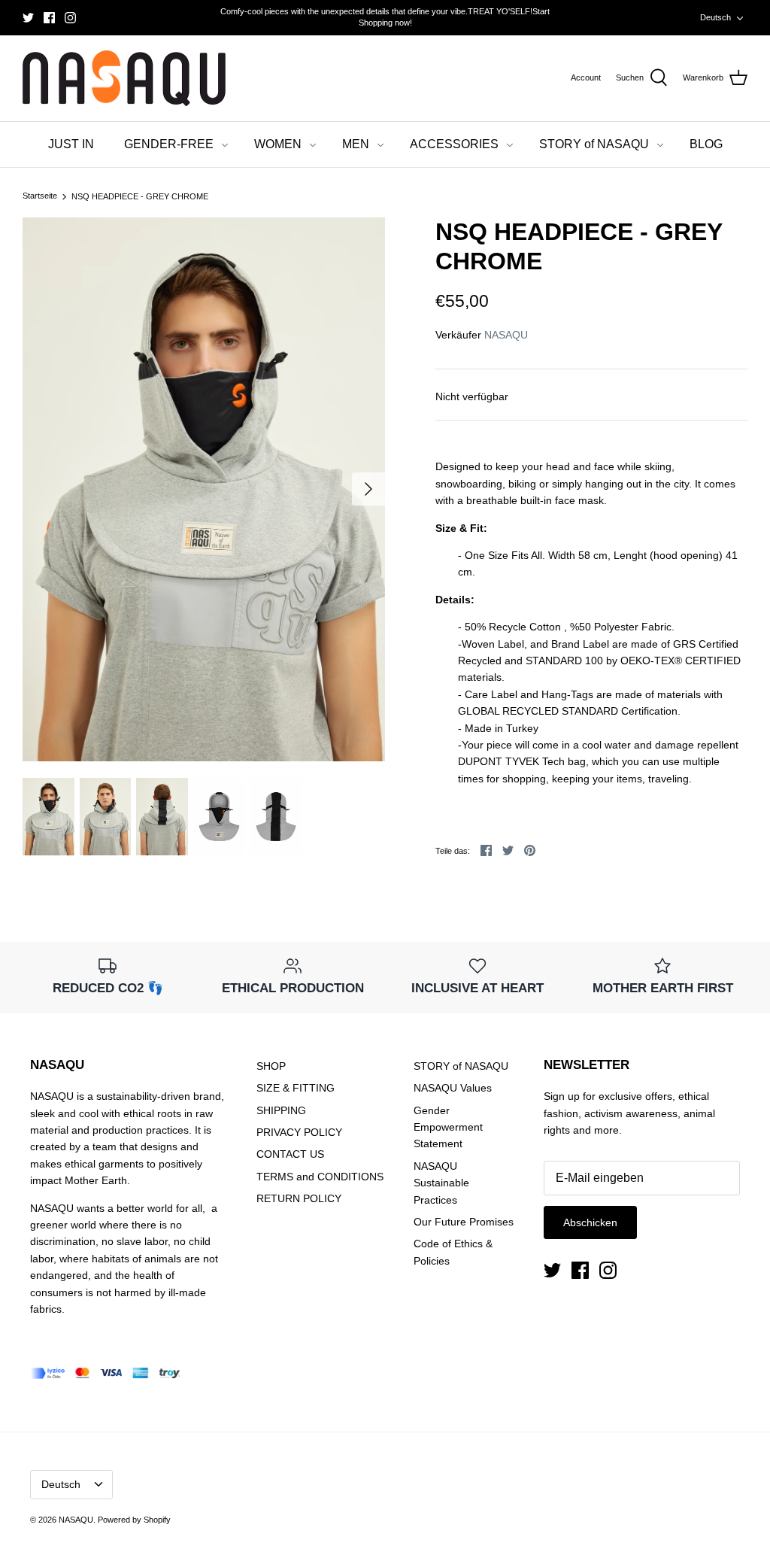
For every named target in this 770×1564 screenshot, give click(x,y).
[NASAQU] (124, 78)
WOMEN (278, 144)
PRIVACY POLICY (299, 1132)
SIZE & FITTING (295, 1088)
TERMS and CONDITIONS (319, 1177)
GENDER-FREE (169, 144)
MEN (355, 144)
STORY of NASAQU (594, 144)
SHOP (271, 1066)
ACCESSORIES (454, 144)
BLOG (706, 144)
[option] (204, 489)
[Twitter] (28, 17)
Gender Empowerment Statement (448, 1127)
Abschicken (590, 1222)
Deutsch (715, 17)
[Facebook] (49, 17)
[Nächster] (368, 489)
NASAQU (506, 335)
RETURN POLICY (298, 1198)
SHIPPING (281, 1110)
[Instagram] (70, 17)
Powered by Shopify (134, 1519)
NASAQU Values (453, 1088)
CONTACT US (290, 1154)
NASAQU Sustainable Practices (441, 1183)
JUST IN (71, 144)
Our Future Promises (464, 1222)
